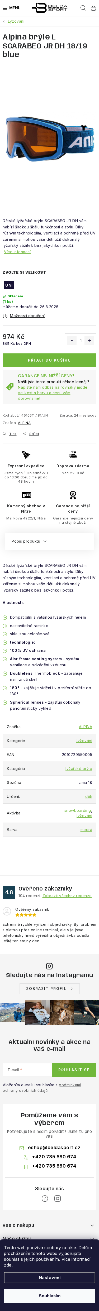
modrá (86, 829)
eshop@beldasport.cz (54, 1147)
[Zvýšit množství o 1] (89, 340)
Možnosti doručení (27, 315)
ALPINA (24, 423)
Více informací (17, 251)
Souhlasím (49, 1295)
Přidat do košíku (49, 360)
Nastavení (49, 1277)
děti (88, 796)
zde (8, 1265)
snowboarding (77, 810)
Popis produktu (26, 541)
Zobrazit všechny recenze (67, 895)
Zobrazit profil (46, 988)
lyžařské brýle (78, 768)
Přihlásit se (74, 1070)
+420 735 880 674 (54, 1156)
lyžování (84, 815)
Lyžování (84, 740)
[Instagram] (57, 1198)
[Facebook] (45, 1198)
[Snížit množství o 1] (72, 340)
